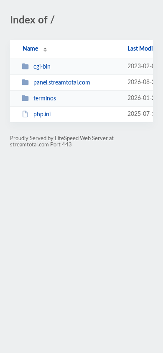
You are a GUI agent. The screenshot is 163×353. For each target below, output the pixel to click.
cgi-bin (42, 67)
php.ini (42, 115)
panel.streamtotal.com (61, 83)
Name (30, 49)
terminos (44, 99)
